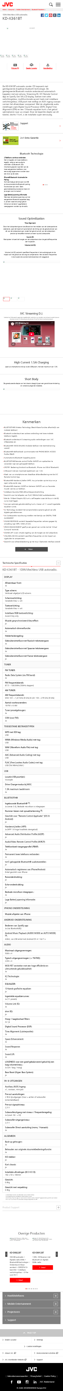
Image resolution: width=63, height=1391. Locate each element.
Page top (31, 1333)
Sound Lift (9, 1054)
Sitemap (40, 1340)
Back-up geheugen (13, 1141)
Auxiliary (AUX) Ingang (15, 1086)
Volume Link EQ (12, 1003)
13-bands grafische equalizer (18, 988)
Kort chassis (10, 1164)
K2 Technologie (12, 976)
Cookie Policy (50, 1376)
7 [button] (36, 1288)
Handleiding (47, 68)
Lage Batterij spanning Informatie (20, 899)
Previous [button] (6, 1254)
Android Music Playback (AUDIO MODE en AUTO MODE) (30, 933)
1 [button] (43, 184)
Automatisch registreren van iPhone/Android (25, 869)
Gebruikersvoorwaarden (17, 1376)
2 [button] (45, 184)
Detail (20, 1280)
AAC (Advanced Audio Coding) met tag (22, 755)
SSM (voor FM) (11, 717)
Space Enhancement (14, 1039)
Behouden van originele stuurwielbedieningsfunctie (28, 1149)
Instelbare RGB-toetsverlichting (19, 613)
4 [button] (31, 1288)
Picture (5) (15, 68)
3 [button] (29, 1288)
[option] (31, 133)
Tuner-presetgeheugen (15, 710)
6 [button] (35, 1288)
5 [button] (33, 1288)
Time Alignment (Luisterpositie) (19, 1031)
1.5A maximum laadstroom (17, 789)
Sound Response (12, 1046)
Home (4, 9)
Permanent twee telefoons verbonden (22, 854)
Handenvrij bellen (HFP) (15, 826)
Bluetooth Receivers (38, 9)
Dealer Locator (31, 68)
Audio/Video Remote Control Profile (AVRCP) (25, 841)
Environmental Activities (46, 1353)
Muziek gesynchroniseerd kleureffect (21, 621)
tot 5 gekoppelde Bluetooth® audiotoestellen (25, 862)
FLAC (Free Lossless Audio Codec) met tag (23, 762)
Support (40, 1360)
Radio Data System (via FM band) (20, 675)
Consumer (11, 9)
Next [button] (57, 1254)
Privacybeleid (35, 1376)
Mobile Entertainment (23, 9)
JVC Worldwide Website (14, 1360)
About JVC (9, 1353)
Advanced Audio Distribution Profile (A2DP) (24, 834)
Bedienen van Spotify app (16, 925)
